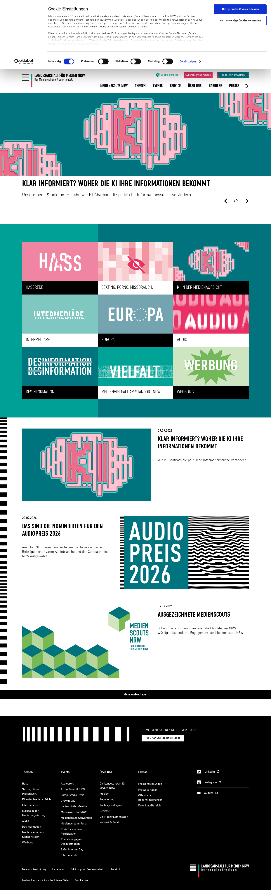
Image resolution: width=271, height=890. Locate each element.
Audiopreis (67, 783)
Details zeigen (188, 61)
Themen (27, 772)
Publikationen (82, 880)
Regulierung (107, 799)
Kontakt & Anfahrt (110, 822)
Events (65, 772)
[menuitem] (114, 88)
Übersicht (115, 869)
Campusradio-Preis (72, 795)
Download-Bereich (149, 805)
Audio (25, 821)
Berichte (105, 811)
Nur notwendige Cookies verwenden (240, 20)
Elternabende (69, 855)
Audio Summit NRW (73, 789)
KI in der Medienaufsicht (37, 799)
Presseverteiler (147, 790)
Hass (25, 783)
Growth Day (68, 801)
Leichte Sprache (169, 75)
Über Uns (106, 772)
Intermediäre (30, 805)
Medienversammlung (73, 823)
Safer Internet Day (72, 849)
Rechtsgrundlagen (110, 805)
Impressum (58, 869)
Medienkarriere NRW (73, 812)
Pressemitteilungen (150, 784)
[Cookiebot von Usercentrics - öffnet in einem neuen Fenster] (24, 61)
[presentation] (227, 201)
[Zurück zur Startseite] (53, 82)
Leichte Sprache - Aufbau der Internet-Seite (45, 880)
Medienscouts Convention (76, 818)
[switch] (103, 61)
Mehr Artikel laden (135, 694)
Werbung (27, 842)
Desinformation (31, 827)
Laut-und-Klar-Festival (74, 806)
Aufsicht (104, 794)
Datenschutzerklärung (34, 869)
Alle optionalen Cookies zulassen (240, 9)
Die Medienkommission (114, 817)
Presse (142, 772)
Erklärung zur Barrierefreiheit (87, 869)
